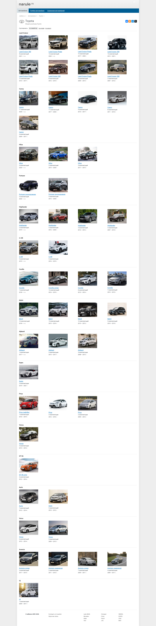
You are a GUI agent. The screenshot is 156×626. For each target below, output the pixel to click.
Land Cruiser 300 (25, 52)
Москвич (86, 616)
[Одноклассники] (129, 21)
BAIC (120, 620)
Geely (85, 618)
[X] (135, 21)
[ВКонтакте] (126, 21)
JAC (102, 620)
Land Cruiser (23, 33)
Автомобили (22, 11)
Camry (21, 89)
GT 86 (21, 456)
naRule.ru (22, 16)
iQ (20, 581)
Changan (103, 614)
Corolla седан (54, 288)
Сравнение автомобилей (56, 11)
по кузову (41, 28)
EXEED (120, 616)
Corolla (21, 269)
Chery (102, 616)
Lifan (120, 618)
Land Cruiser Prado (55, 52)
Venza (21, 425)
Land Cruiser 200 (113, 52)
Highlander (23, 207)
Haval (103, 618)
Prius (21, 394)
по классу (48, 28)
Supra (21, 363)
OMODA (121, 614)
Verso (21, 518)
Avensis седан (24, 568)
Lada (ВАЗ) (87, 614)
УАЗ (85, 620)
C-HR (21, 238)
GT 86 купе (23, 475)
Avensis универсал (56, 568)
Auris (21, 487)
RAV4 (21, 300)
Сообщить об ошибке (54, 614)
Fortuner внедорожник (27, 194)
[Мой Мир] (132, 21)
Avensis (22, 549)
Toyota (41, 16)
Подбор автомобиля (37, 11)
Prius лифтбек (24, 412)
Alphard (22, 331)
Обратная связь (53, 616)
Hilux (21, 145)
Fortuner (22, 176)
